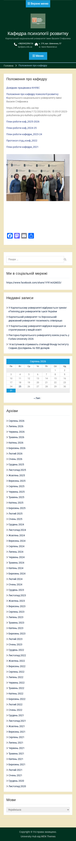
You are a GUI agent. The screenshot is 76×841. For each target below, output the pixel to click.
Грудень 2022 (16, 650)
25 (20, 386)
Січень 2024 (15, 584)
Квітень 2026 (15, 442)
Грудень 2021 (16, 715)
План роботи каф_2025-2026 (22, 121)
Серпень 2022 (16, 671)
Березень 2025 (16, 508)
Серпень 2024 (16, 546)
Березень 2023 (16, 633)
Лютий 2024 (15, 579)
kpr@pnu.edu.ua (25, 47)
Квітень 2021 (15, 759)
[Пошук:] (36, 259)
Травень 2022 (16, 688)
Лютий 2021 (15, 770)
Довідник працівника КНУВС (23, 87)
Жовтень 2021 (16, 726)
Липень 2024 (15, 551)
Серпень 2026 (16, 420)
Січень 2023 (15, 644)
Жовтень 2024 (16, 535)
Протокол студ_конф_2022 (21, 140)
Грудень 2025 (16, 464)
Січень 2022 (15, 710)
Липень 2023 (15, 617)
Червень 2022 (16, 682)
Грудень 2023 (16, 590)
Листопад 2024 (17, 530)
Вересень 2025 (16, 480)
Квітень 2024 (15, 568)
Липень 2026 (15, 426)
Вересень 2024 (16, 540)
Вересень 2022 (16, 666)
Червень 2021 (16, 748)
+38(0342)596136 (25, 43)
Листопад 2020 (17, 786)
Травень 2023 (16, 622)
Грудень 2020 (16, 780)
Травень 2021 (16, 753)
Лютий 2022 (15, 704)
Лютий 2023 (15, 639)
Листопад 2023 (17, 595)
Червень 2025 (16, 491)
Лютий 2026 (15, 453)
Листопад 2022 (17, 655)
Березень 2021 (16, 764)
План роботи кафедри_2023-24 (24, 134)
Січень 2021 (15, 775)
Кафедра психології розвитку (38, 33)
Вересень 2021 (16, 731)
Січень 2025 (15, 519)
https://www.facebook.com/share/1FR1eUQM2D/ (34, 282)
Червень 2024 (16, 557)
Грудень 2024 (16, 524)
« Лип (37, 398)
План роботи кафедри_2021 (22, 147)
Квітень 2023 (15, 628)
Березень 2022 (16, 699)
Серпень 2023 (16, 611)
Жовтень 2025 (16, 475)
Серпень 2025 (16, 486)
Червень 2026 (16, 431)
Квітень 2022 (15, 693)
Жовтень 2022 (16, 660)
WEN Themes (48, 836)
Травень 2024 (16, 562)
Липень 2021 (15, 742)
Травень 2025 (16, 497)
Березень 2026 (16, 448)
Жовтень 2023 (16, 600)
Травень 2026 (16, 437)
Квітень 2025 (15, 502)
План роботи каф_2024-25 (21, 128)
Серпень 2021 (16, 737)
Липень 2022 (15, 677)
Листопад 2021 (17, 720)
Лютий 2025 (15, 513)
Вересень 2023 (16, 606)
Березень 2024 (16, 573)
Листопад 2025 (17, 470)
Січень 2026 (15, 459)
